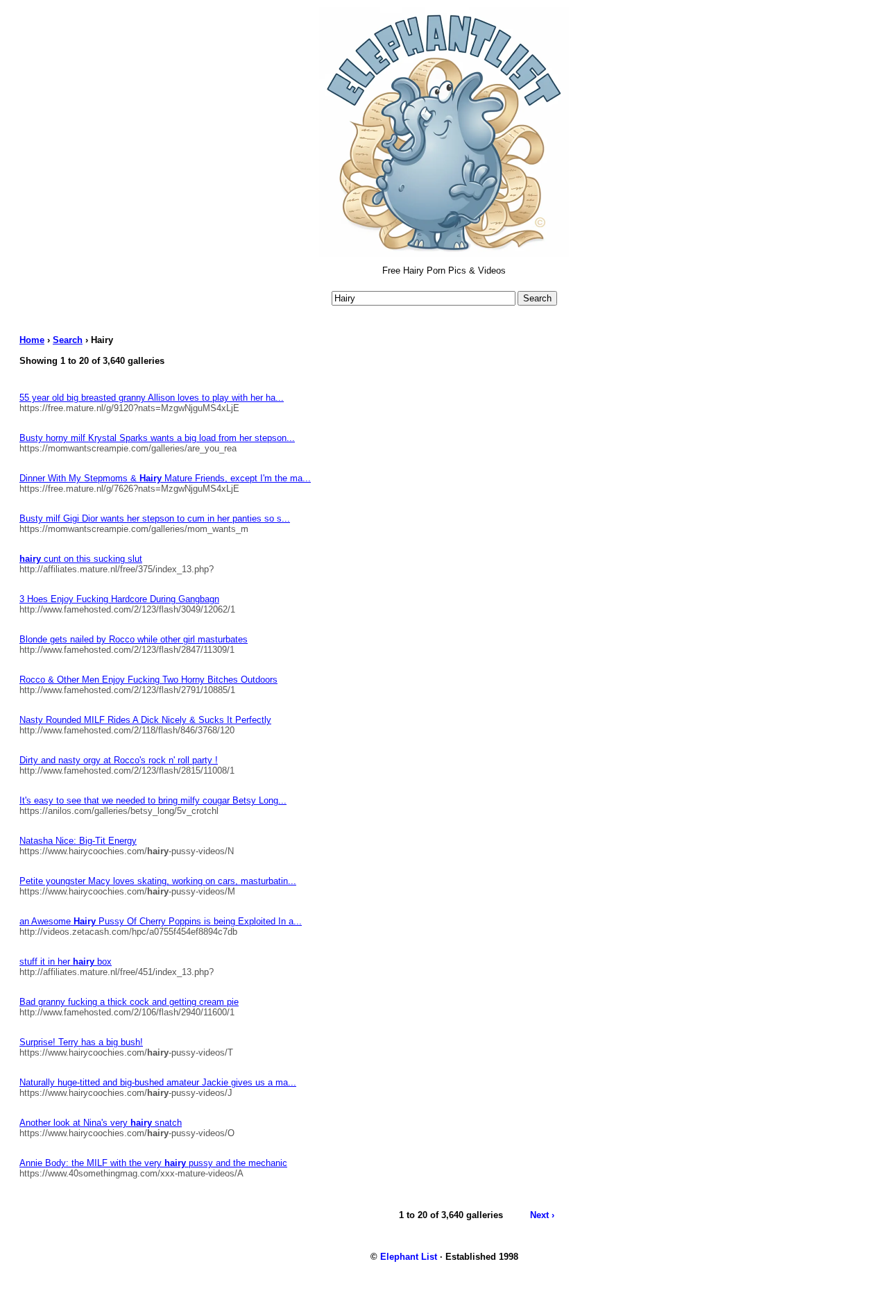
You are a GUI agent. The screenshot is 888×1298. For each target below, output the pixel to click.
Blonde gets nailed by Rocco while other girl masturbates (133, 639)
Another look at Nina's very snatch (100, 1122)
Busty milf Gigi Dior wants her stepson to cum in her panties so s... (154, 518)
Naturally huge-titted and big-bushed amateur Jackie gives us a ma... (157, 1082)
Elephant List (408, 1256)
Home (31, 340)
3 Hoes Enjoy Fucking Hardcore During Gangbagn (119, 599)
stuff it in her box (65, 961)
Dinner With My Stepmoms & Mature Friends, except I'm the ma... (165, 478)
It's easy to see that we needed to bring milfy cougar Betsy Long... (153, 800)
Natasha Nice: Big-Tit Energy (78, 840)
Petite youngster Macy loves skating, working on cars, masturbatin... (157, 881)
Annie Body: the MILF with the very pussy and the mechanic (153, 1163)
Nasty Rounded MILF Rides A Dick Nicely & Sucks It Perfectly (145, 720)
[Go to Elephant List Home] (444, 254)
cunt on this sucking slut (80, 559)
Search (68, 340)
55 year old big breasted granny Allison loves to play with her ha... (151, 397)
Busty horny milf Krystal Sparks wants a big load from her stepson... (157, 438)
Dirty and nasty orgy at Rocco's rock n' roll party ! (118, 760)
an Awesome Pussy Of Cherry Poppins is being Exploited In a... (160, 921)
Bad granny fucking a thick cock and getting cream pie (129, 1002)
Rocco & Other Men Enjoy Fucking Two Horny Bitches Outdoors (148, 679)
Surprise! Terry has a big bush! (81, 1042)
